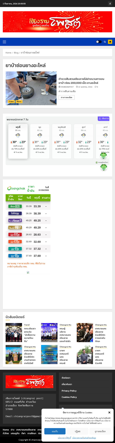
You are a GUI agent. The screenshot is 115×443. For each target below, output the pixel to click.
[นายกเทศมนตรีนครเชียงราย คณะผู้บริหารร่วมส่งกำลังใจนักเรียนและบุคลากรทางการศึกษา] (49, 354)
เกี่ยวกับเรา (67, 384)
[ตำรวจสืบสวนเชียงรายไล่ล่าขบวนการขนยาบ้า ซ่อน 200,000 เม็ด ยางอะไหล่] (31, 88)
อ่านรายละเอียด (66, 97)
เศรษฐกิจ (15, 433)
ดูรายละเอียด (100, 431)
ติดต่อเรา (66, 377)
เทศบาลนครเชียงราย (26, 429)
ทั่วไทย (6, 433)
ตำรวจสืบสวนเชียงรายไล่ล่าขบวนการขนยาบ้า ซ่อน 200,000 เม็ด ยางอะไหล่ (81, 81)
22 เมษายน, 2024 (85, 87)
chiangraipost (67, 87)
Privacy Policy (69, 390)
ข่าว (12, 429)
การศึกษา (31, 433)
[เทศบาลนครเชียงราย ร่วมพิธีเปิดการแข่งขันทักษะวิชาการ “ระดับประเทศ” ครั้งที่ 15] (85, 332)
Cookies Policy (69, 397)
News (19, 101)
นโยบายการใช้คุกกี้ (64, 438)
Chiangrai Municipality (69, 325)
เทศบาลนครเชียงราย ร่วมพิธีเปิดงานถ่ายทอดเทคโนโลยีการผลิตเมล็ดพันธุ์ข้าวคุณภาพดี (29, 363)
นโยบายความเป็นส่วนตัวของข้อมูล (84, 438)
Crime (11, 101)
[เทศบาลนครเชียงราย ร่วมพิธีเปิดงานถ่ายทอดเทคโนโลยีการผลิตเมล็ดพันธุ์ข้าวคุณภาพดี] (14, 354)
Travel (27, 325)
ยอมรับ (55, 431)
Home (6, 429)
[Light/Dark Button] (99, 41)
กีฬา (23, 433)
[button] (109, 412)
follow (110, 42)
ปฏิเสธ (77, 431)
